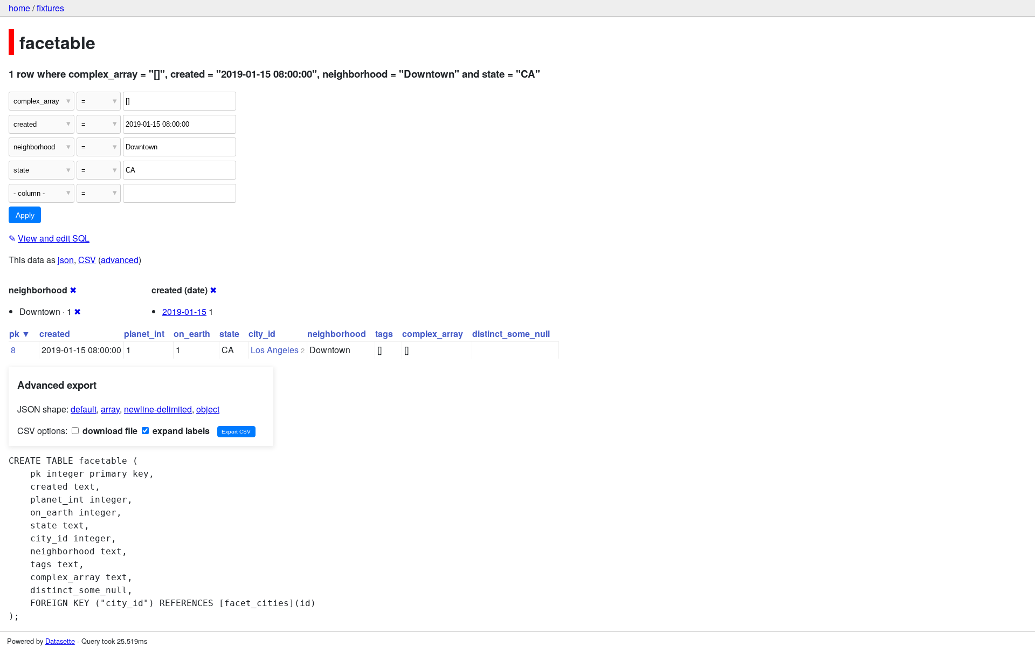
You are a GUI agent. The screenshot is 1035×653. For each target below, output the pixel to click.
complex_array (432, 333)
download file (108, 430)
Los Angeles (275, 349)
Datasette (60, 641)
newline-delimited (158, 409)
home (19, 8)
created (54, 333)
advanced (120, 259)
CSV (87, 259)
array (110, 409)
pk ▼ (19, 333)
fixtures (50, 8)
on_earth (192, 333)
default (83, 409)
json (66, 259)
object (207, 409)
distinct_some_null (511, 333)
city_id (262, 333)
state (229, 333)
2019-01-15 (184, 311)
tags (384, 333)
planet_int (144, 333)
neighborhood (336, 333)
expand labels (180, 430)
